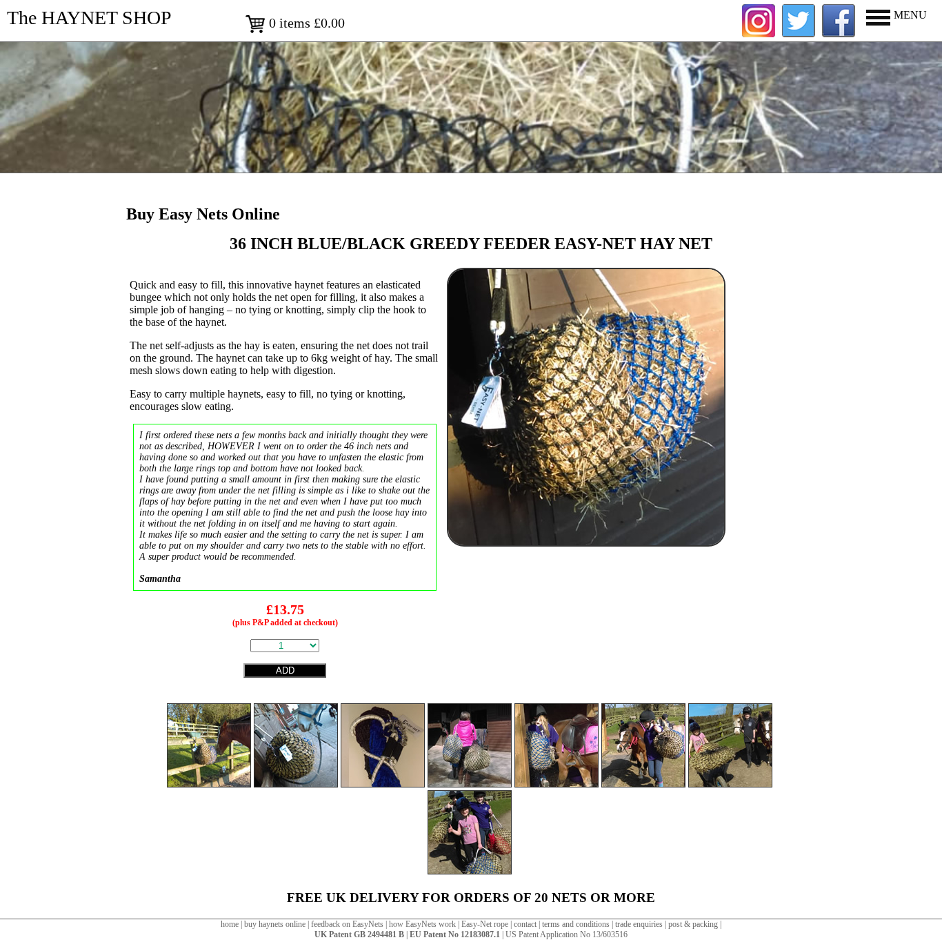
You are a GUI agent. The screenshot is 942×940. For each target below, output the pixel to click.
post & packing (693, 924)
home (230, 924)
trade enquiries (639, 924)
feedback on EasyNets (347, 924)
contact (525, 924)
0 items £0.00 (305, 22)
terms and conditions (576, 924)
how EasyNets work (422, 924)
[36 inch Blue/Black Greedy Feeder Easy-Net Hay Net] (586, 543)
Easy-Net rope (484, 924)
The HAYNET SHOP (89, 17)
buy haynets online (274, 924)
